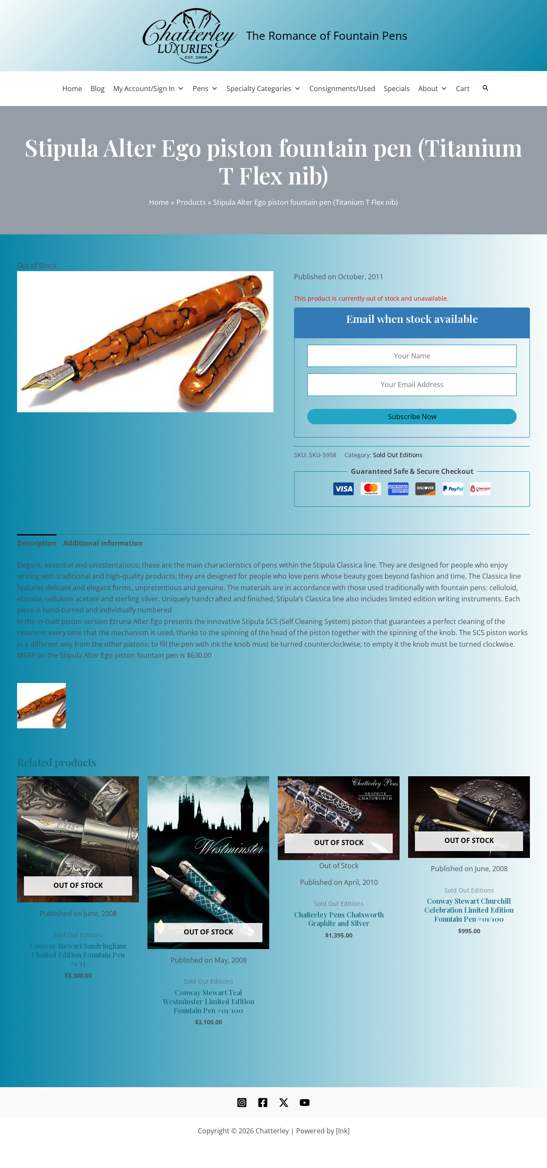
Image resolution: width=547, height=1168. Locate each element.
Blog (98, 88)
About (428, 88)
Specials (397, 88)
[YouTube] (305, 1102)
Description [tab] (36, 543)
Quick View (78, 894)
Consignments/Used (342, 88)
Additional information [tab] (103, 543)
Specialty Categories (258, 88)
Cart (463, 88)
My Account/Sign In (144, 88)
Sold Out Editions (398, 455)
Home (72, 88)
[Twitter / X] (284, 1102)
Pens (201, 88)
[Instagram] (242, 1102)
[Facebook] (263, 1102)
